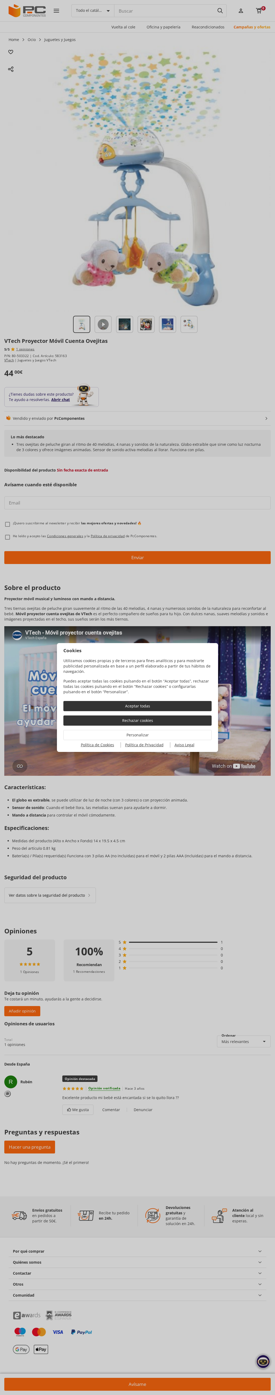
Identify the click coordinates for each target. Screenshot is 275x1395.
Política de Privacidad (144, 744)
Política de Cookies (97, 744)
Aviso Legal (184, 744)
